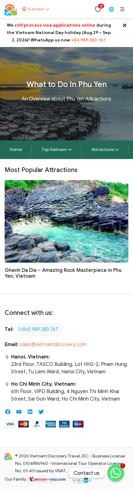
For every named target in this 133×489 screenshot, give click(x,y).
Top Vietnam (54, 149)
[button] (122, 9)
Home (16, 149)
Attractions (103, 149)
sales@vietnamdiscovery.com (53, 344)
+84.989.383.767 (88, 40)
